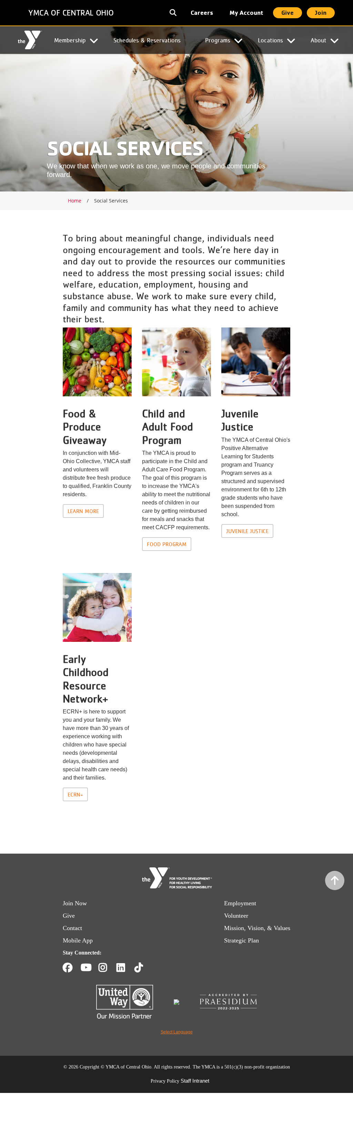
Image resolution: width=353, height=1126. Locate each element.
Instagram (107, 967)
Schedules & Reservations (147, 40)
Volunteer (236, 915)
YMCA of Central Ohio (71, 13)
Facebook (67, 967)
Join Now (75, 903)
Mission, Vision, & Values (257, 928)
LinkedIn (125, 967)
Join (320, 13)
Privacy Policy (165, 1081)
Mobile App (78, 940)
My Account (246, 13)
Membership (70, 40)
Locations (270, 40)
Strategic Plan (241, 940)
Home (30, 40)
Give (287, 13)
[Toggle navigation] (173, 13)
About (318, 40)
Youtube (85, 967)
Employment (240, 903)
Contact (72, 928)
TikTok (143, 967)
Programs (217, 40)
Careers (202, 13)
